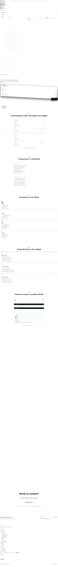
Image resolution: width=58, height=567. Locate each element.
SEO (2, 539)
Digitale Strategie (4, 540)
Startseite (1, 74)
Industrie (15, 302)
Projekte (3, 545)
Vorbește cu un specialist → (31, 325)
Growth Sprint (3, 548)
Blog (2, 547)
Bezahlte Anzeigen (4, 74)
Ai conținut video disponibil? (17, 306)
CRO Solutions (3, 538)
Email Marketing (4, 537)
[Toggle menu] (0, 8)
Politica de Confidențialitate (46, 518)
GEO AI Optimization (4, 541)
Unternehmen (2, 5)
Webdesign (1, 3)
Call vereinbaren (29, 502)
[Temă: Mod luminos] (0, 6)
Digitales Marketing (2, 4)
